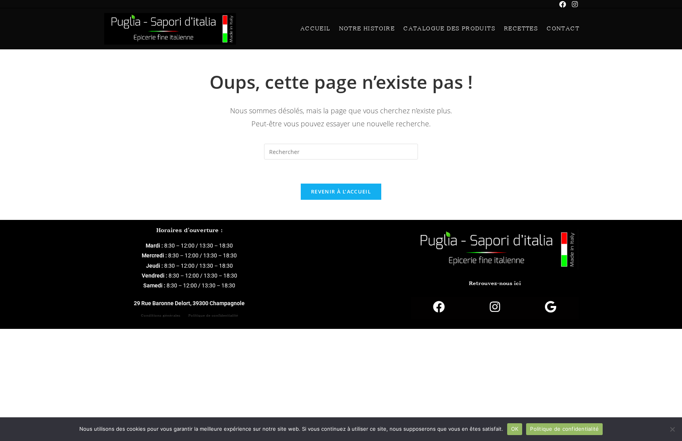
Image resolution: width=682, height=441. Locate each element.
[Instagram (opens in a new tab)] (575, 4)
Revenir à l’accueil (341, 191)
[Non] (672, 429)
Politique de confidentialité (213, 315)
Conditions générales (160, 315)
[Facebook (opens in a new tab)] (565, 4)
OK (515, 429)
